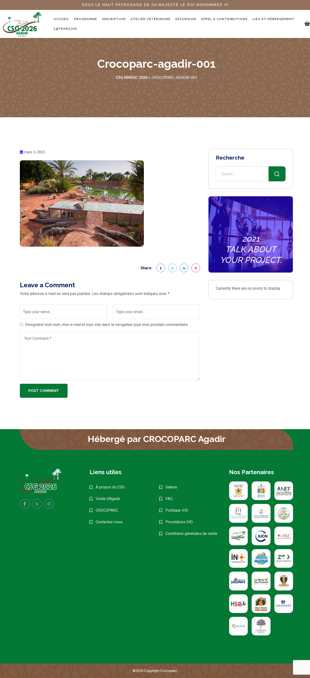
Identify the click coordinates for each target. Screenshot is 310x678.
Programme (85, 19)
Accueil (61, 19)
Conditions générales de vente (191, 533)
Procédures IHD (179, 522)
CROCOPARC (107, 510)
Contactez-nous (109, 522)
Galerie (171, 487)
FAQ (168, 498)
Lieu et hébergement (273, 19)
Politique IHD (176, 510)
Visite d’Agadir (108, 498)
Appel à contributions (224, 19)
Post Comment (43, 391)
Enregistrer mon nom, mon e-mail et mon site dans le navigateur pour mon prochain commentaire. (106, 324)
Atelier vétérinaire (150, 19)
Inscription (114, 19)
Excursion (185, 19)
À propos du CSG (110, 487)
